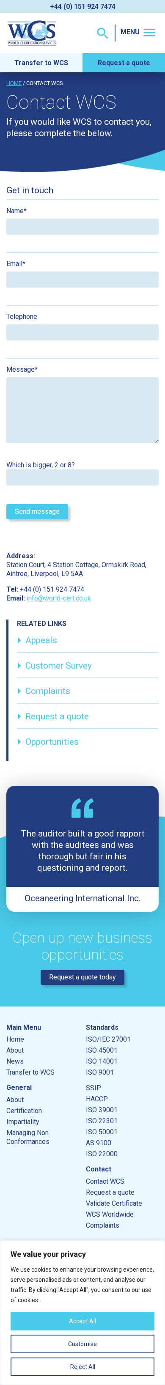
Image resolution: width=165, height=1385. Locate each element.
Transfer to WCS (41, 63)
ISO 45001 (102, 1050)
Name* (16, 211)
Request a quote (124, 63)
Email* (15, 264)
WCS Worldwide (110, 1214)
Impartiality (22, 1122)
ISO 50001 (102, 1132)
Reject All (82, 1366)
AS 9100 (98, 1143)
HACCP (97, 1099)
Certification (24, 1111)
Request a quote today (82, 977)
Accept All (82, 1321)
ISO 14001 (102, 1061)
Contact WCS (105, 1181)
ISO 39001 (102, 1110)
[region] (82, 1312)
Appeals (37, 640)
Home (14, 83)
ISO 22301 (102, 1121)
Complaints (43, 691)
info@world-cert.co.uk (59, 598)
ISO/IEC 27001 (108, 1039)
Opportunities (48, 741)
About (15, 1050)
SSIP (93, 1088)
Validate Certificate (114, 1203)
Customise (82, 1344)
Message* (22, 369)
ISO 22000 (102, 1154)
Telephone (21, 317)
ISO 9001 (100, 1072)
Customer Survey (54, 665)
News (15, 1061)
